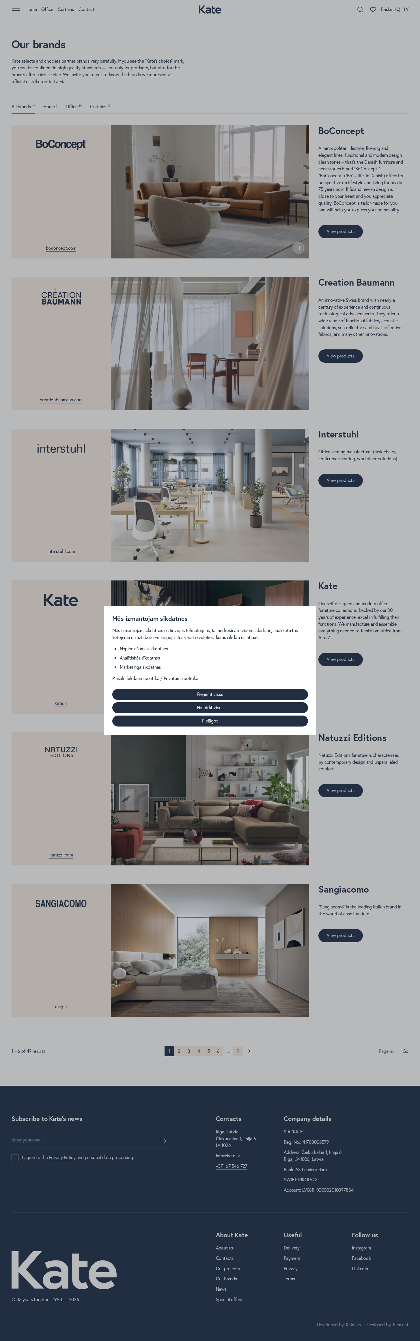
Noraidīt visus (210, 707)
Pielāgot (210, 721)
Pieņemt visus (210, 694)
